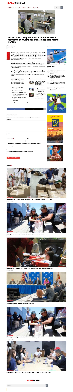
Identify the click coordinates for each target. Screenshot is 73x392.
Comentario (9, 119)
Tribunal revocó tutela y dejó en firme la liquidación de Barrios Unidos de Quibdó (57, 83)
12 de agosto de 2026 (39, 98)
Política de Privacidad (20, 389)
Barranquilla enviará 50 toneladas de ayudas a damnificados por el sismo (24, 338)
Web (28, 138)
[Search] (61, 7)
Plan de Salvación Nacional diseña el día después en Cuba (20, 303)
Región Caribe (35, 7)
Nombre (8, 133)
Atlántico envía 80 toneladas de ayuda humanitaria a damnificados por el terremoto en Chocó (40, 83)
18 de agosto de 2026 (39, 85)
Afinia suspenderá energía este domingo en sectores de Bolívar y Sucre (54, 65)
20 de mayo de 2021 (10, 47)
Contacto (8, 389)
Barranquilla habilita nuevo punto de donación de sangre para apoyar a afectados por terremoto (40, 95)
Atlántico (29, 7)
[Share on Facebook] (8, 53)
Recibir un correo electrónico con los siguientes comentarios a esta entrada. (20, 151)
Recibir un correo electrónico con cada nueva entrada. (16, 154)
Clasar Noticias (12, 45)
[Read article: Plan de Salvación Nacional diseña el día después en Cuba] (36, 287)
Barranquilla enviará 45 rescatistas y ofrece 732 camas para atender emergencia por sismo (29, 372)
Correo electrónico (10, 138)
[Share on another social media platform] (8, 58)
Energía (12, 389)
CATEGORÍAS (10, 7)
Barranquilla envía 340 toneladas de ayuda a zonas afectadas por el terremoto (40, 89)
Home (15, 389)
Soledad (23, 7)
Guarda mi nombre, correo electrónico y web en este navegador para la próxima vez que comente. (24, 143)
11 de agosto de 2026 (10, 304)
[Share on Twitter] (8, 55)
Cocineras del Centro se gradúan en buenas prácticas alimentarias (58, 71)
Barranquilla (18, 7)
